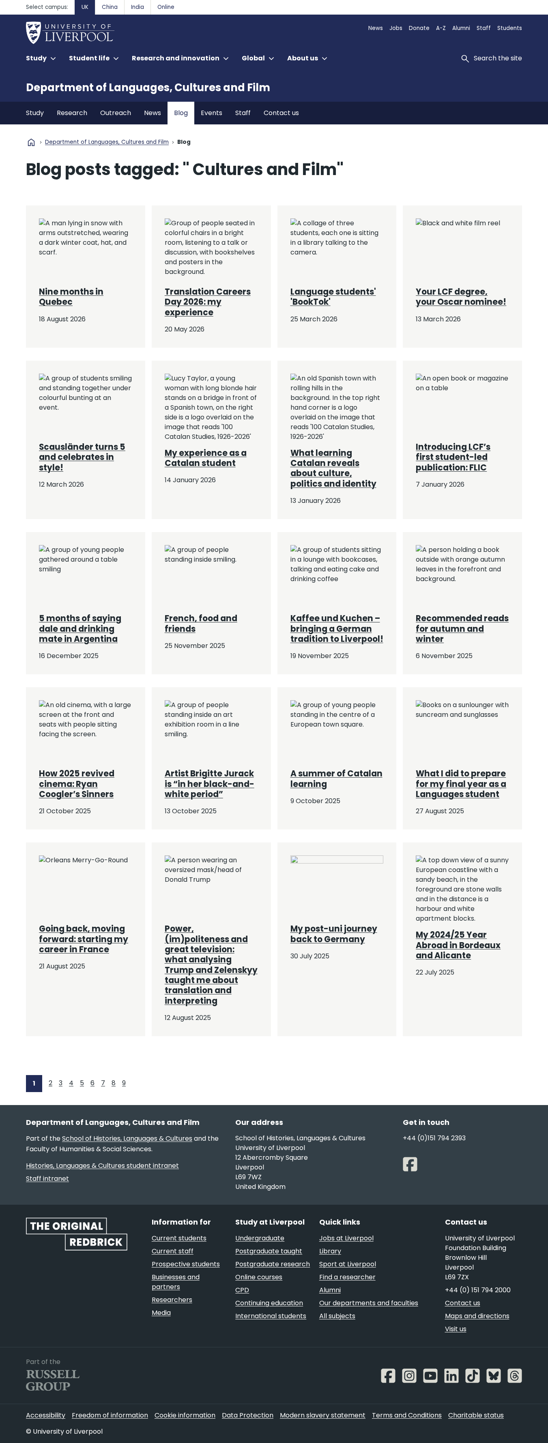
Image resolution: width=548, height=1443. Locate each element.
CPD (242, 1290)
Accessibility (45, 1415)
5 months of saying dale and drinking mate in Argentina (80, 629)
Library (330, 1251)
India (137, 7)
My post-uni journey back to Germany (333, 934)
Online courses (258, 1277)
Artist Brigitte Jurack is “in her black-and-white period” (209, 784)
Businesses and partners (176, 1281)
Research (72, 113)
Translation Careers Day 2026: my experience (208, 302)
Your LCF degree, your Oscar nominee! (461, 297)
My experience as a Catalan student (206, 458)
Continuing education (269, 1303)
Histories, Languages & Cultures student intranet (102, 1165)
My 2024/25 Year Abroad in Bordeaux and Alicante (458, 945)
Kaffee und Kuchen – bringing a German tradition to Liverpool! (336, 629)
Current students (179, 1238)
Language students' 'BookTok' (333, 297)
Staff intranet (47, 1178)
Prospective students (186, 1264)
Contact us (281, 113)
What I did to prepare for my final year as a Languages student (461, 784)
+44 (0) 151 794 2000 (478, 1290)
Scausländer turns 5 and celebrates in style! (82, 457)
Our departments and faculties (368, 1303)
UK (85, 7)
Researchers (172, 1299)
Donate (419, 28)
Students (509, 28)
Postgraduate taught (268, 1251)
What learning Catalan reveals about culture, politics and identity (333, 468)
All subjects (337, 1316)
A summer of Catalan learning (336, 778)
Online (165, 7)
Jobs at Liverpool (346, 1238)
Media (161, 1312)
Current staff (172, 1251)
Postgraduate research (272, 1264)
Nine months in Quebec (71, 297)
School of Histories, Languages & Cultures (127, 1138)
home (31, 142)
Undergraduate (259, 1238)
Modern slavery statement (322, 1415)
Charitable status (476, 1415)
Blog (181, 113)
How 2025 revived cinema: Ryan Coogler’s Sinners (76, 784)
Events (211, 113)
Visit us (455, 1329)
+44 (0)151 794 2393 (434, 1138)
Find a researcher (347, 1277)
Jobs (395, 28)
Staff (484, 28)
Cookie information (185, 1415)
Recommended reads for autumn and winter (462, 629)
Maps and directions (477, 1316)
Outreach (115, 113)
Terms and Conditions (407, 1415)
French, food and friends (201, 623)
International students (270, 1316)
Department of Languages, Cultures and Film (148, 87)
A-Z (441, 28)
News (375, 28)
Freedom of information (110, 1415)
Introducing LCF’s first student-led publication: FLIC (453, 457)
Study (35, 113)
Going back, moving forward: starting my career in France (83, 939)
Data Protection (247, 1415)
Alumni (461, 28)
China (110, 7)
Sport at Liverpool (347, 1264)
